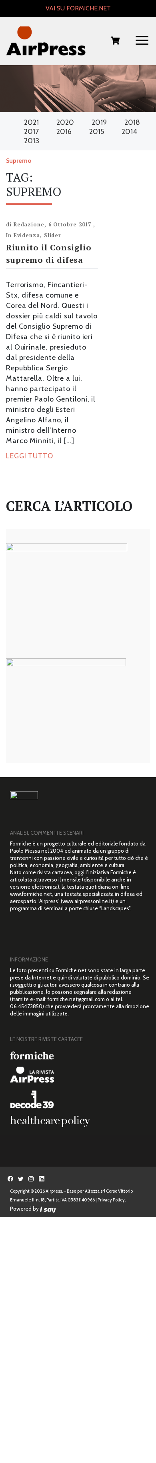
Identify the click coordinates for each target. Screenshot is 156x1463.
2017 (31, 131)
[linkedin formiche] (41, 1178)
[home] (46, 41)
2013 (31, 140)
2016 (64, 131)
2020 (65, 122)
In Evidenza (23, 235)
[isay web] (48, 1208)
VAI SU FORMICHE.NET (78, 8)
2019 (99, 122)
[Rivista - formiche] (80, 1055)
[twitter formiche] (21, 1178)
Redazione (29, 224)
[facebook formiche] (10, 1178)
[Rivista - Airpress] (80, 1075)
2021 (31, 122)
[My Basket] (115, 41)
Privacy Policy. (112, 1200)
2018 (132, 122)
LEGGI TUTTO (29, 456)
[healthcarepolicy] (80, 1121)
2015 (96, 131)
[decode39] (80, 1099)
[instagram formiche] (31, 1178)
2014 (129, 131)
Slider (52, 235)
